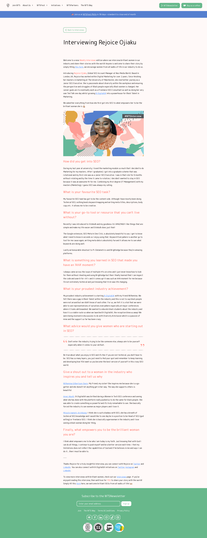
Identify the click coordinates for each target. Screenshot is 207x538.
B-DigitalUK (101, 93)
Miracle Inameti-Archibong (75, 412)
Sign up (126, 503)
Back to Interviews (76, 30)
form (78, 483)
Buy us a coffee (193, 5)
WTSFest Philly (90, 14)
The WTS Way (86, 5)
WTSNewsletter (171, 5)
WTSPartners (72, 5)
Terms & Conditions (106, 510)
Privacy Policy (123, 510)
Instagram (129, 467)
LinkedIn (67, 467)
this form (79, 67)
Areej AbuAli (68, 396)
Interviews (121, 477)
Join (79, 510)
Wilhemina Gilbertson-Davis (75, 383)
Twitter (136, 464)
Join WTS (16, 5)
